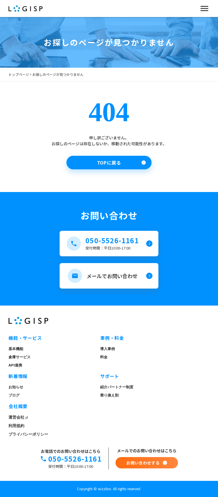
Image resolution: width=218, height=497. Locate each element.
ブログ (14, 395)
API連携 (15, 365)
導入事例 (107, 349)
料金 (104, 357)
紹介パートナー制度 (116, 387)
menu (204, 8)
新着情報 (18, 376)
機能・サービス (25, 338)
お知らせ (16, 387)
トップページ (19, 74)
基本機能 (16, 349)
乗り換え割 (109, 395)
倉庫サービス (20, 357)
